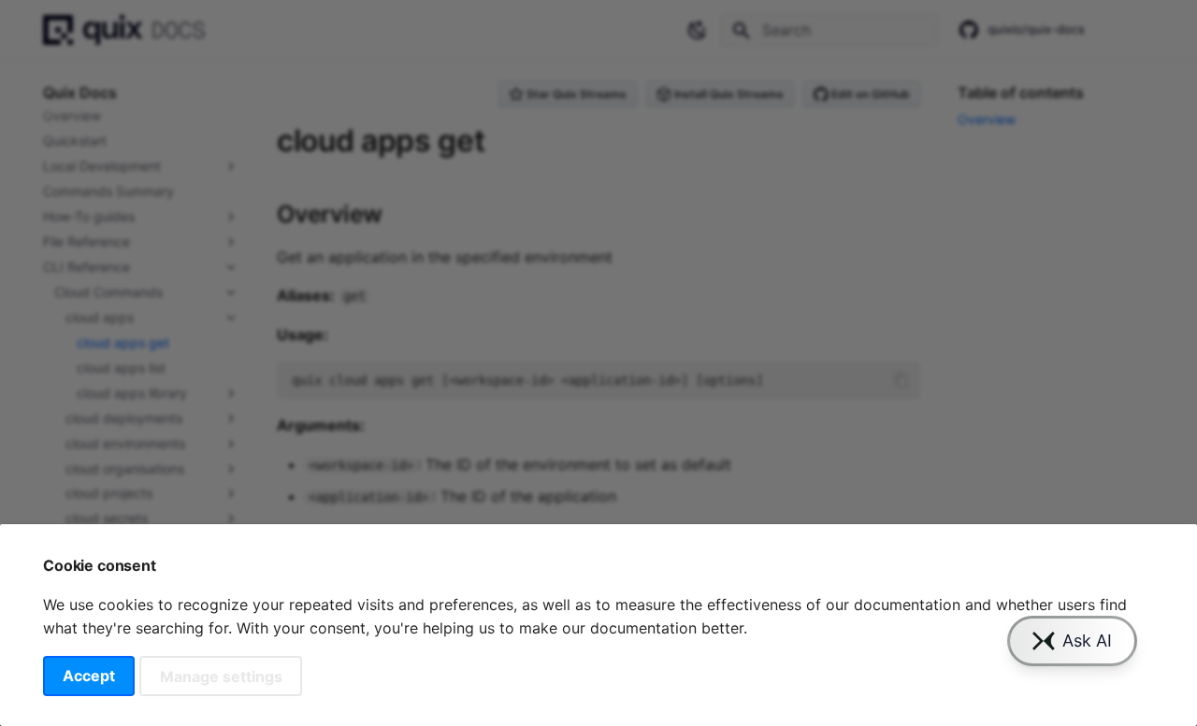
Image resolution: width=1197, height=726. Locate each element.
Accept (89, 675)
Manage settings (221, 675)
